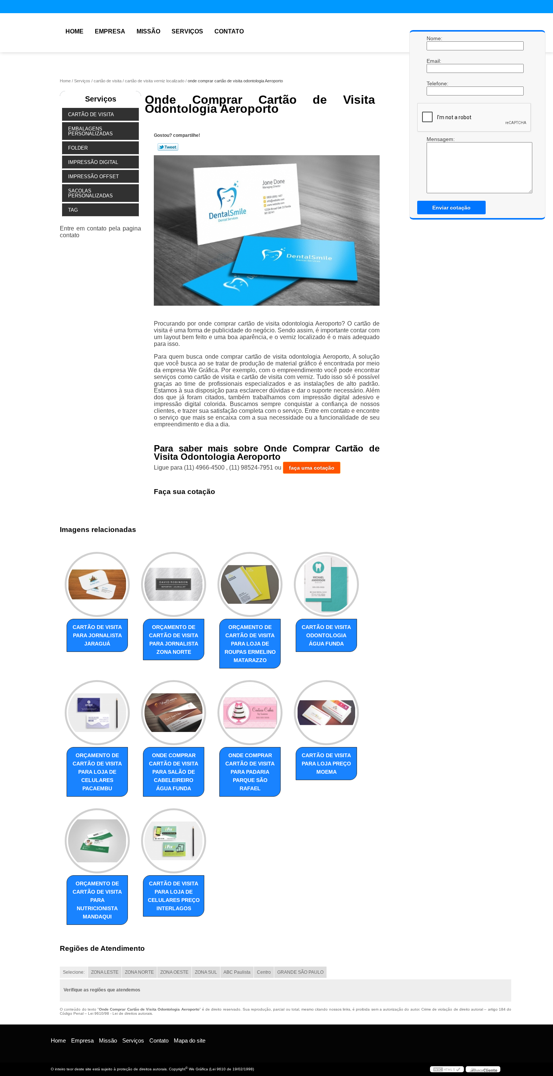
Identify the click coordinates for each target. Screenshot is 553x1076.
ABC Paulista (237, 972)
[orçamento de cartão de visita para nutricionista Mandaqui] (97, 840)
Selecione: (74, 972)
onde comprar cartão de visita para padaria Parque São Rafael (250, 771)
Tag (73, 210)
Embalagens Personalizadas (90, 131)
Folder (78, 148)
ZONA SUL (206, 972)
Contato (229, 31)
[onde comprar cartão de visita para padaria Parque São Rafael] (250, 712)
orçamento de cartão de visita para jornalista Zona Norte (173, 639)
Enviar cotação (451, 208)
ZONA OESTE (174, 972)
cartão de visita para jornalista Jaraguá (97, 635)
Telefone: (434, 83)
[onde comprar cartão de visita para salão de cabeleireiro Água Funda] (173, 712)
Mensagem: (434, 164)
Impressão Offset (93, 176)
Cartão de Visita (91, 114)
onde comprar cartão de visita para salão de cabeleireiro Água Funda (173, 771)
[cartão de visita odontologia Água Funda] (326, 584)
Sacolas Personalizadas (90, 193)
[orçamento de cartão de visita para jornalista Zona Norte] (173, 584)
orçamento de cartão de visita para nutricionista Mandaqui (97, 900)
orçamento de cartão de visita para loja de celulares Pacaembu (97, 771)
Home (74, 31)
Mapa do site (189, 1040)
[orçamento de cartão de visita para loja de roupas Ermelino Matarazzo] (250, 584)
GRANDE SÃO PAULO (300, 972)
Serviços (187, 31)
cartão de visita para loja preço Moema (326, 763)
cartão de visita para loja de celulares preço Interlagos (174, 896)
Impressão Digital (93, 162)
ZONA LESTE (104, 972)
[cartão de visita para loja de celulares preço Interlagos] (173, 840)
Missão (148, 31)
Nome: (434, 38)
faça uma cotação (311, 468)
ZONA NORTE (139, 972)
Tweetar (168, 147)
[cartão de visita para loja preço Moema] (326, 712)
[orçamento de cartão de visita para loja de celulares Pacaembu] (97, 712)
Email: (434, 61)
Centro (264, 972)
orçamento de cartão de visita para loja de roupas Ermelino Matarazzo (250, 643)
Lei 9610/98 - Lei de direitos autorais (120, 1013)
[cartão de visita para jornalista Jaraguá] (97, 584)
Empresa (110, 31)
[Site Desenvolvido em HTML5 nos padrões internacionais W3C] (447, 1069)
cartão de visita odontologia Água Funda (326, 635)
